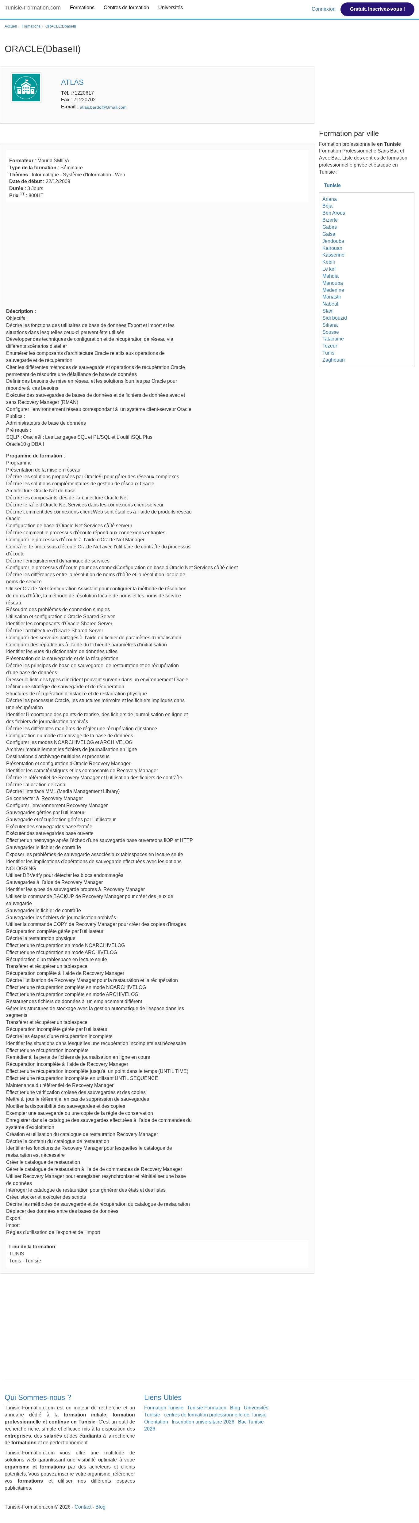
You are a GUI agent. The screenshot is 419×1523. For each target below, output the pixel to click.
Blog (235, 1407)
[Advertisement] (157, 254)
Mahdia (330, 276)
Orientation (156, 1421)
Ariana (329, 199)
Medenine (333, 290)
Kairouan (332, 248)
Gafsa (328, 234)
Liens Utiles (163, 1397)
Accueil (11, 26)
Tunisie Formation (206, 1407)
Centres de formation (126, 7)
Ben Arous (333, 213)
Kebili (328, 262)
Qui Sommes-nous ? (38, 1397)
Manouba (332, 283)
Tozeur (329, 345)
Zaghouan (333, 360)
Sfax (327, 311)
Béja (327, 206)
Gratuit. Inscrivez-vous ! (377, 9)
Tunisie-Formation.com (33, 8)
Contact (83, 1507)
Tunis (328, 352)
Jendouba (333, 241)
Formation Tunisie (163, 1407)
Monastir (331, 296)
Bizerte (330, 220)
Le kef (329, 269)
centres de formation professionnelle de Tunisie (215, 1414)
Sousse (330, 332)
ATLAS (72, 82)
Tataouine (333, 338)
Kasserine (333, 255)
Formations (82, 7)
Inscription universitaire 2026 (203, 1421)
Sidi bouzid (334, 318)
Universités (170, 7)
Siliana (330, 325)
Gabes (329, 227)
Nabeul (330, 303)
